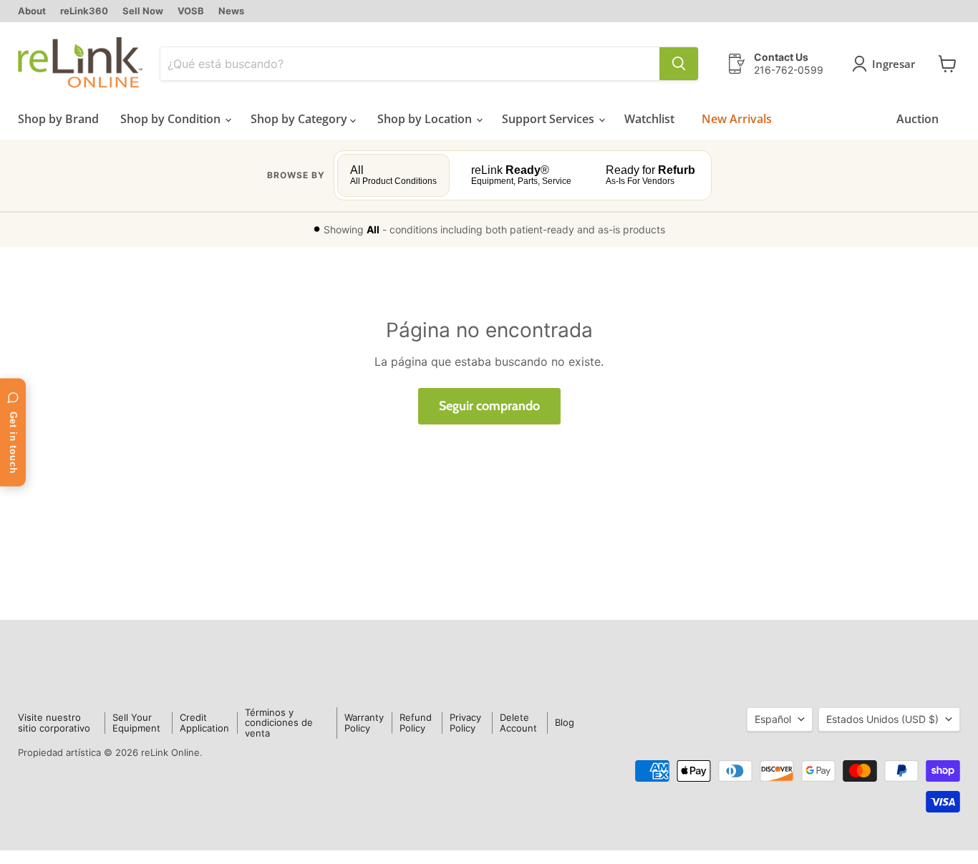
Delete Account (518, 723)
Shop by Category (300, 119)
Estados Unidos (882, 719)
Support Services (549, 119)
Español (773, 719)
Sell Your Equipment (136, 723)
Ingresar (893, 64)
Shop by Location (426, 119)
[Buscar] (678, 63)
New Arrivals (737, 119)
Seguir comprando (489, 406)
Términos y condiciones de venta (279, 723)
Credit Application (204, 723)
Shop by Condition (171, 119)
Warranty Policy (364, 723)
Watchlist (649, 119)
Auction (917, 119)
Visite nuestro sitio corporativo (54, 723)
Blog (564, 722)
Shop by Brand (58, 119)
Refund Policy (416, 723)
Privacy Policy (465, 723)
